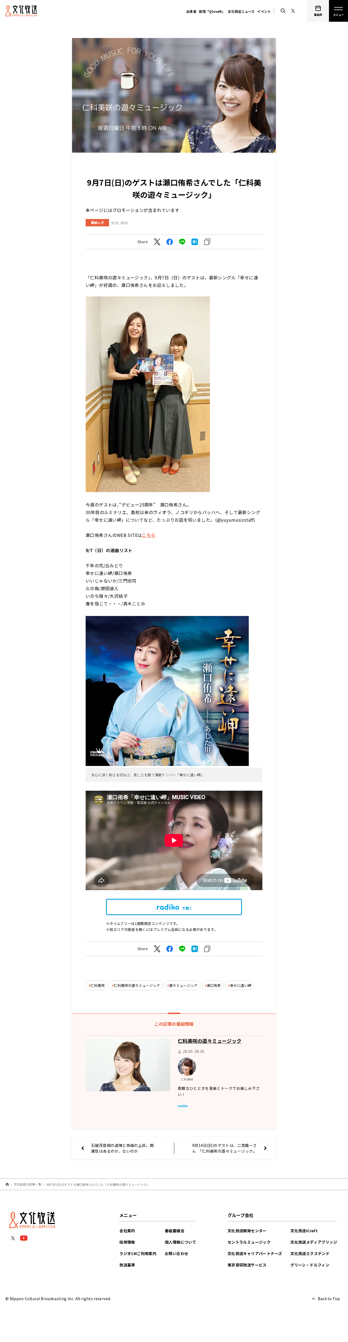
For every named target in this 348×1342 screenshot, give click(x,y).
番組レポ (97, 222)
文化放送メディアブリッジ (313, 1242)
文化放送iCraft (304, 1230)
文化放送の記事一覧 (27, 1184)
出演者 (191, 11)
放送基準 (127, 1265)
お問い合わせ (176, 1253)
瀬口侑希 (214, 985)
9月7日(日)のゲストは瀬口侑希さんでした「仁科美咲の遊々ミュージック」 (98, 1184)
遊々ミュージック (183, 985)
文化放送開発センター (247, 1230)
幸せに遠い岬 (240, 985)
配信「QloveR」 (212, 11)
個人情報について (180, 1242)
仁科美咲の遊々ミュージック (137, 985)
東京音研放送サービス (247, 1265)
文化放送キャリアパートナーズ (255, 1253)
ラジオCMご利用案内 (137, 1253)
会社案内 (127, 1230)
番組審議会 (174, 1230)
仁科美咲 (98, 985)
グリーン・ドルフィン (309, 1265)
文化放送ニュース (241, 11)
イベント (264, 11)
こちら (148, 535)
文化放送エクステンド (310, 1253)
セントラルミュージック (249, 1242)
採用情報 (127, 1242)
